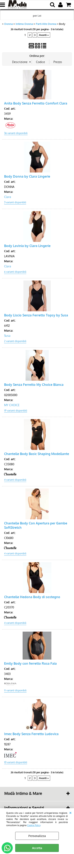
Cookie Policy (33, 825)
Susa (7, 335)
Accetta (37, 848)
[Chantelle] (10, 474)
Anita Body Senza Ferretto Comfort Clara (35, 103)
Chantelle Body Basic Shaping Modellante (36, 454)
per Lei (37, 15)
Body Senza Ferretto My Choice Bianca (34, 384)
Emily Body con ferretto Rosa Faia (30, 663)
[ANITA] (10, 127)
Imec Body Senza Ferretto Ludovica (31, 734)
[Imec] (10, 757)
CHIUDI (70, 812)
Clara (7, 197)
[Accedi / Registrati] (61, 4)
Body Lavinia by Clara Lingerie (27, 246)
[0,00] (69, 4)
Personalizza (37, 836)
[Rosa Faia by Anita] (10, 685)
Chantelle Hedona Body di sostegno (32, 597)
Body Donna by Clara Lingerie (27, 176)
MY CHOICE (12, 405)
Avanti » (44, 35)
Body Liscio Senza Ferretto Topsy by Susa (36, 315)
